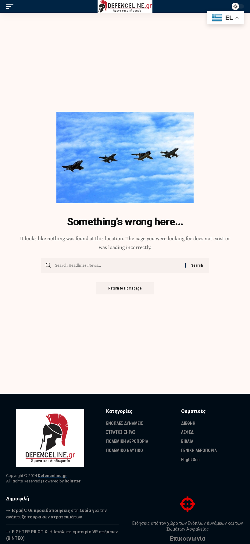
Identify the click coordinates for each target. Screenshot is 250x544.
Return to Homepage (125, 288)
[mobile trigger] (11, 6)
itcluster (73, 481)
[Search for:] (118, 265)
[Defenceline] (125, 6)
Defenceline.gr (52, 475)
